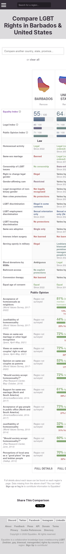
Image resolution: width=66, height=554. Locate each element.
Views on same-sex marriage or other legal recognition (15, 336)
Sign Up (30, 545)
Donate (46, 526)
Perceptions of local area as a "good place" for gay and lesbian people (16, 455)
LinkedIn (60, 520)
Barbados (44, 98)
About (8, 526)
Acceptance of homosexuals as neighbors (11, 301)
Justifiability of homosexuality (11, 321)
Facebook (34, 520)
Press (30, 526)
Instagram (48, 520)
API (37, 526)
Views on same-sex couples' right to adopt (15, 350)
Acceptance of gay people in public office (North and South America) (16, 409)
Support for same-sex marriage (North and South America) (14, 392)
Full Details (43, 468)
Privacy (14, 530)
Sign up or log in (14, 486)
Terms (55, 526)
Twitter (22, 520)
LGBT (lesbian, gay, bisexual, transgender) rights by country (33, 541)
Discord (12, 520)
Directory (49, 530)
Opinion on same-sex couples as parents (14, 362)
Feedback (19, 526)
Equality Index (10, 111)
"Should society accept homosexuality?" (15, 376)
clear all (34, 59)
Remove (43, 104)
